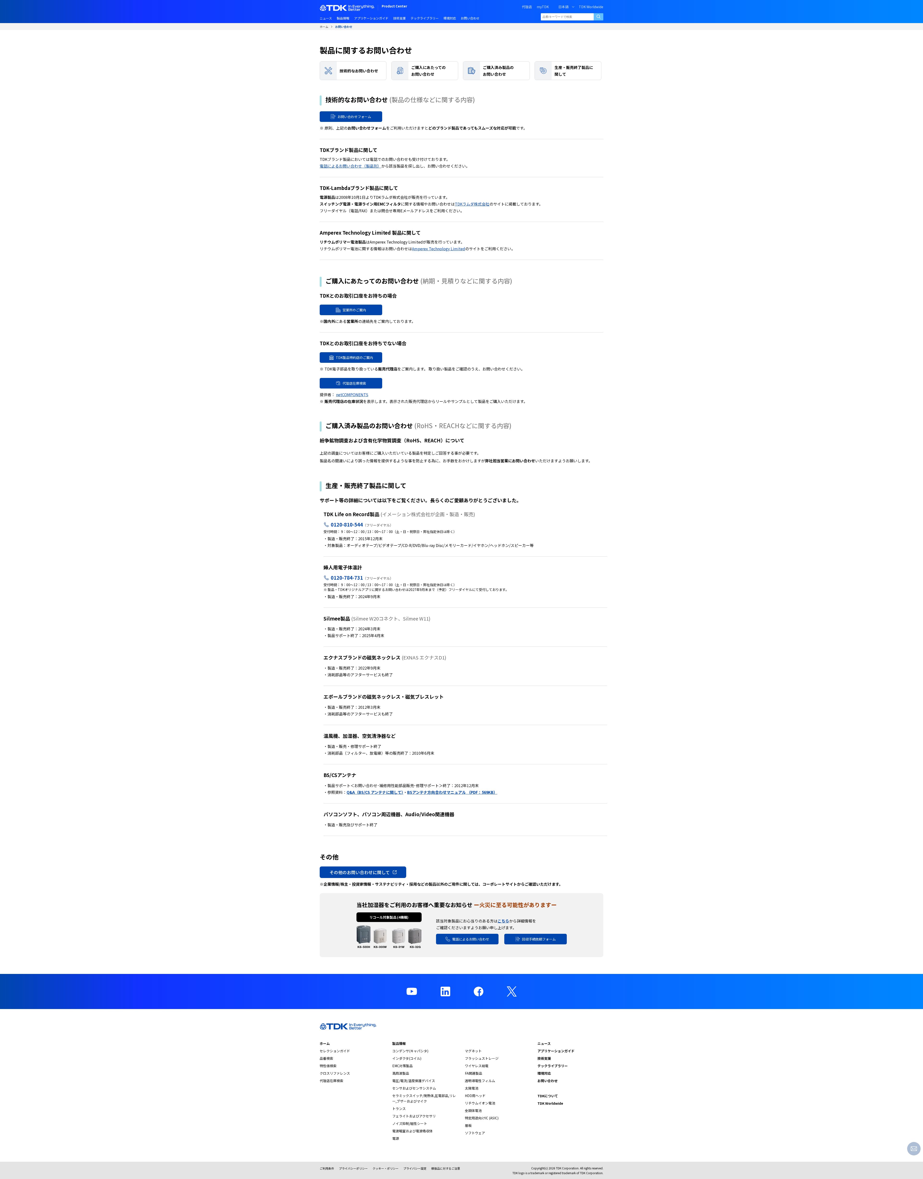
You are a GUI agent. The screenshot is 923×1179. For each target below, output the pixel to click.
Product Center (394, 6)
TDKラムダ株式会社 (472, 204)
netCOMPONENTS (352, 394)
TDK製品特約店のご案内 (354, 357)
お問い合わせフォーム (354, 116)
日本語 (563, 7)
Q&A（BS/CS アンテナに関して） (375, 792)
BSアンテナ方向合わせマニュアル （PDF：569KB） (452, 792)
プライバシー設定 (414, 1168)
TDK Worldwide (591, 7)
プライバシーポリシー (353, 1168)
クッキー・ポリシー (386, 1168)
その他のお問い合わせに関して (360, 872)
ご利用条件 (327, 1168)
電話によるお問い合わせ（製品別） (350, 166)
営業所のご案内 (354, 309)
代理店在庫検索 (354, 383)
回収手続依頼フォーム (539, 939)
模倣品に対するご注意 (445, 1168)
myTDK (543, 6)
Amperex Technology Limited (438, 248)
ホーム (324, 27)
